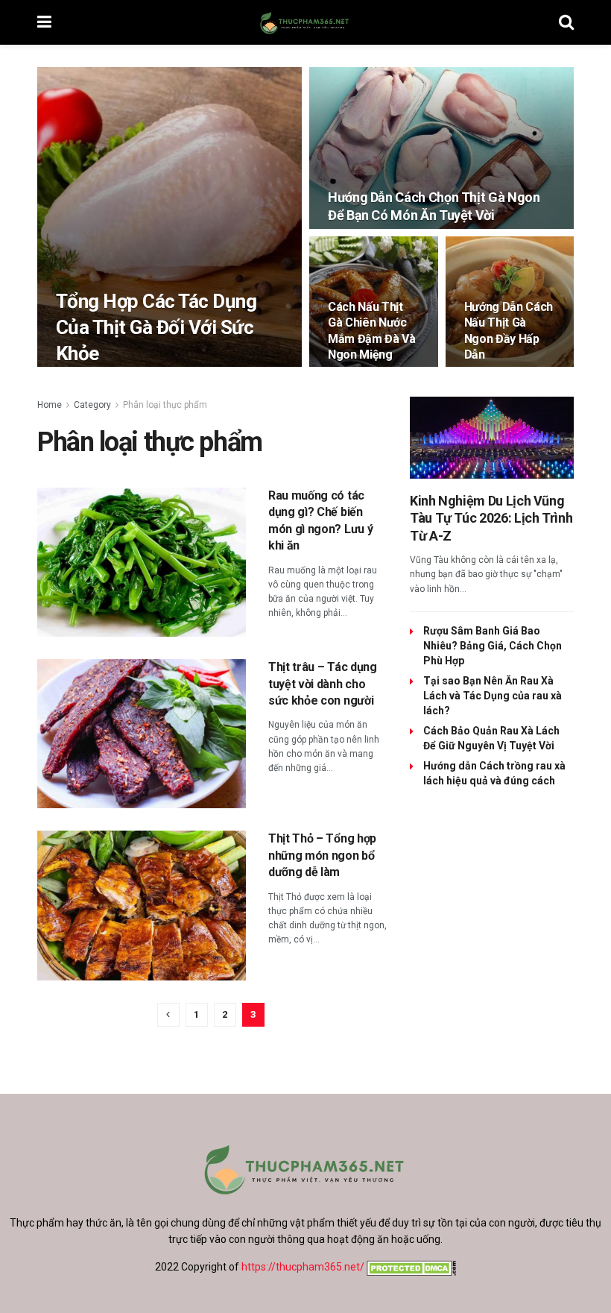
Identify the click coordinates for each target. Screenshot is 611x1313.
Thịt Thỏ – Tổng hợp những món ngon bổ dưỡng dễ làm (322, 855)
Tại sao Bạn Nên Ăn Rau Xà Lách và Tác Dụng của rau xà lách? (492, 696)
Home (49, 405)
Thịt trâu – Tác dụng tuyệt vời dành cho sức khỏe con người (322, 684)
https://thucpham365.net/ (302, 1267)
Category (92, 405)
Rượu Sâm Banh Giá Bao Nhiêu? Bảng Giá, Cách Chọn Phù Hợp (492, 646)
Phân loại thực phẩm (165, 405)
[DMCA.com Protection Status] (410, 1267)
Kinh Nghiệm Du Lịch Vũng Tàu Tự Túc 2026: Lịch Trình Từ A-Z (491, 518)
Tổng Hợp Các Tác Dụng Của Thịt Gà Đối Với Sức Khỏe (156, 327)
